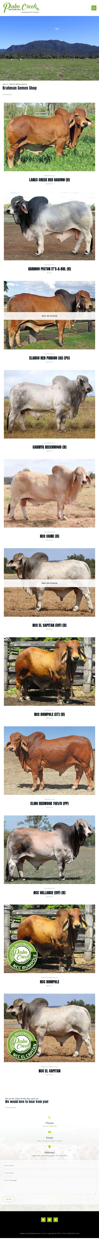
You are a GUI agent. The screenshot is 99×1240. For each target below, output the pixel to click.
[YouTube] (49, 1219)
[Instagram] (55, 1219)
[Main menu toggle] (93, 7)
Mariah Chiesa (56, 1141)
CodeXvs (44, 1233)
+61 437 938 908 (49, 1126)
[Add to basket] (92, 107)
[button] (9, 1199)
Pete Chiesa (42, 1141)
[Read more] (92, 285)
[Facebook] (43, 1219)
